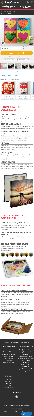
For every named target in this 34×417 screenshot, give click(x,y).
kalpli (16, 75)
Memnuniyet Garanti (23, 59)
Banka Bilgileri (8, 387)
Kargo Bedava (10, 59)
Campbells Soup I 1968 (23, 96)
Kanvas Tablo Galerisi (25, 7)
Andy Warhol (23, 98)
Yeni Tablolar (9, 350)
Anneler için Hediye (25, 371)
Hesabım (6, 342)
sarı (3, 72)
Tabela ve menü (8, 98)
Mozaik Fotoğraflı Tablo (25, 358)
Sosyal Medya (8, 96)
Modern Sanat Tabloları (8, 354)
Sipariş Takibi (15, 342)
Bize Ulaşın (8, 379)
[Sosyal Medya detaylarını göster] (8, 88)
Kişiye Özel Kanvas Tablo (8, 7)
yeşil (3, 75)
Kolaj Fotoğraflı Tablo (25, 356)
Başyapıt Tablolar (8, 352)
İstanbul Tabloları (8, 362)
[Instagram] (17, 396)
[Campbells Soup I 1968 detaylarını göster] (23, 88)
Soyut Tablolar (8, 360)
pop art (16, 72)
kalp (9, 75)
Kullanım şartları (20, 411)
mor (8, 72)
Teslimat (8, 385)
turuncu (23, 72)
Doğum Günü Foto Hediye (25, 369)
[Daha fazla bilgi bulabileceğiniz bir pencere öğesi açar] (26, 414)
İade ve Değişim (25, 342)
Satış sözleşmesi (12, 411)
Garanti (8, 383)
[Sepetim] (32, 2)
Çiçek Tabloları (8, 358)
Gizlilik (5, 411)
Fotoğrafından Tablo (25, 350)
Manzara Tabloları (8, 356)
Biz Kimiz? (8, 381)
